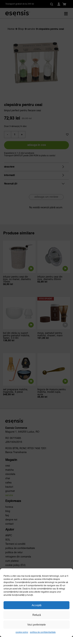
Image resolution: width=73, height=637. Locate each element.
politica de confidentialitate (43, 632)
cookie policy (22, 632)
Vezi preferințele (36, 624)
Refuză (36, 614)
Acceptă (36, 605)
